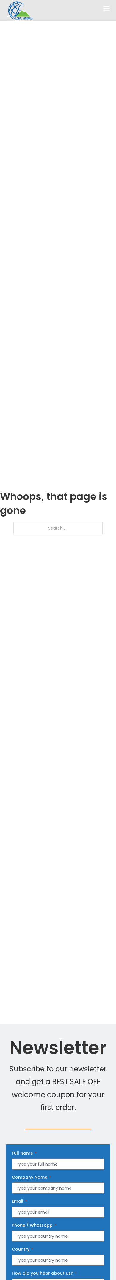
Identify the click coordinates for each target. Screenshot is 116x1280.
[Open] (106, 9)
